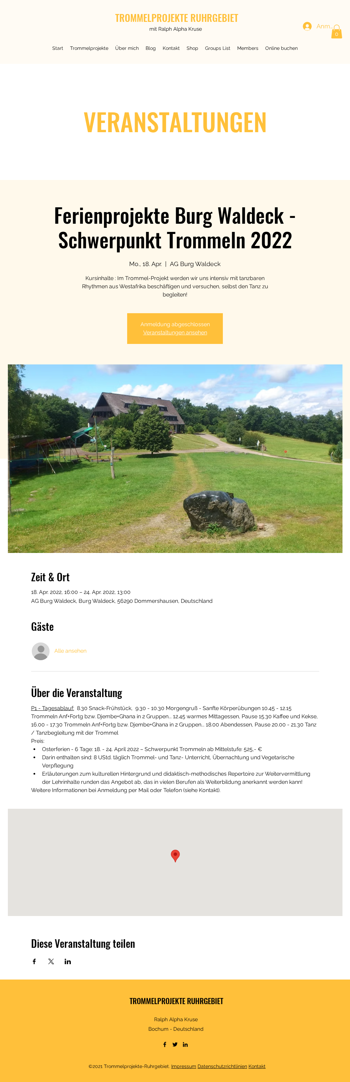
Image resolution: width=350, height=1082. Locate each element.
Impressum (183, 1066)
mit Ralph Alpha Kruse (175, 29)
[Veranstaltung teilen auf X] (51, 961)
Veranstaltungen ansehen (175, 332)
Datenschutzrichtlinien (222, 1066)
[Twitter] (175, 1044)
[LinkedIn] (185, 1044)
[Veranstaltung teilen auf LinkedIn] (68, 961)
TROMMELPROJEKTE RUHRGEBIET (176, 18)
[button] (89, 48)
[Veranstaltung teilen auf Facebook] (34, 961)
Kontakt (257, 1066)
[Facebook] (164, 1044)
